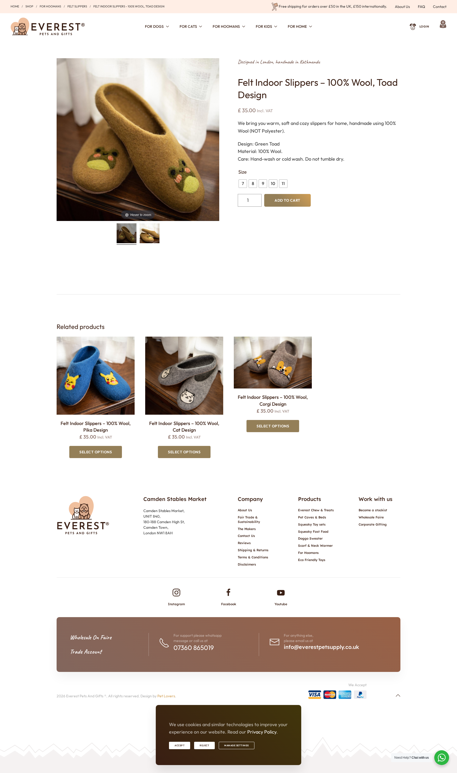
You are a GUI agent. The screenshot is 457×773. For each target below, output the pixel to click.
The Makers (247, 529)
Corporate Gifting (373, 524)
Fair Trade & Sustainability (249, 519)
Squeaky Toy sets (312, 524)
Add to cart (287, 200)
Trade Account (86, 652)
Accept (180, 745)
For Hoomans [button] (226, 26)
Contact (439, 6)
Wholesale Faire (371, 517)
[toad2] (149, 234)
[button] (398, 695)
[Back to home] (48, 26)
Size (242, 172)
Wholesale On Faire (90, 637)
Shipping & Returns (253, 550)
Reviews (244, 543)
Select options (95, 452)
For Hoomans (308, 553)
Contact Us (246, 536)
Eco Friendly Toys (311, 560)
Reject (204, 745)
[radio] (243, 184)
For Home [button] (297, 26)
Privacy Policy (261, 732)
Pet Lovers (166, 696)
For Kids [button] (264, 26)
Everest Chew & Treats (316, 510)
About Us (402, 6)
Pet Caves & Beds (312, 517)
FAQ (421, 6)
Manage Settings (236, 745)
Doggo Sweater (310, 538)
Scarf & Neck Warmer (315, 546)
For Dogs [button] (154, 26)
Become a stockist (373, 510)
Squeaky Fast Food (313, 532)
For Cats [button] (188, 26)
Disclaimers (247, 564)
